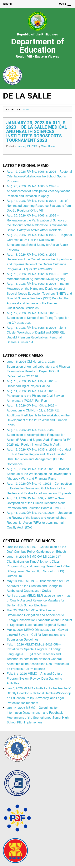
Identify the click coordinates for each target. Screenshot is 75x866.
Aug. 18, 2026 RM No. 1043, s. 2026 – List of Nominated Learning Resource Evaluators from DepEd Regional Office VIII (39, 205)
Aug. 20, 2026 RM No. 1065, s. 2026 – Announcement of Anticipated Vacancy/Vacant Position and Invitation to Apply (38, 191)
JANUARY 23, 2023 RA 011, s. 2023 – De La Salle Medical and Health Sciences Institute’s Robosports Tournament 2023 (36, 131)
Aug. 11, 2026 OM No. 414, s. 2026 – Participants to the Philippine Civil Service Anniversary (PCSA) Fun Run (35, 396)
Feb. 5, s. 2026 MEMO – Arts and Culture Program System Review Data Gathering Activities (34, 678)
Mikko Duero (48, 146)
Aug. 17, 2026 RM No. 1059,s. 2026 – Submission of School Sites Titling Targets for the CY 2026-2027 (37, 318)
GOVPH (7, 4)
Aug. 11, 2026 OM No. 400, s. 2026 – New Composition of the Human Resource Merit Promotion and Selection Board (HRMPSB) (36, 503)
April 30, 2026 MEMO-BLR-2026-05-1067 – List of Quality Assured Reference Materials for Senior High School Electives (39, 600)
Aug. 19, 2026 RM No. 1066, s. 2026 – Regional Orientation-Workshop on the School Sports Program (39, 176)
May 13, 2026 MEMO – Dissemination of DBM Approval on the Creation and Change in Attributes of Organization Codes (38, 586)
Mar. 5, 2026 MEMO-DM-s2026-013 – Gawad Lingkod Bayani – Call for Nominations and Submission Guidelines (37, 634)
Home (26, 109)
